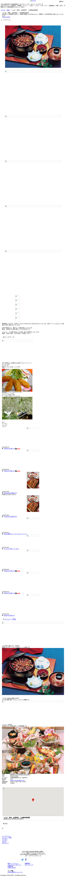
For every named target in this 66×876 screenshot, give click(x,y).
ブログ (4, 841)
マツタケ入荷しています (11, 549)
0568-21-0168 (6, 17)
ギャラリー (5, 843)
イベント (4, 840)
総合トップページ (13, 863)
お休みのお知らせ (9, 448)
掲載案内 (27, 863)
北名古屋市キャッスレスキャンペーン (15, 534)
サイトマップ (29, 865)
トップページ (6, 836)
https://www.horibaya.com (17, 780)
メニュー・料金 (10, 619)
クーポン (4, 839)
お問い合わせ (12, 867)
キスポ (3, 10)
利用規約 (10, 866)
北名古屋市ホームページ (15, 872)
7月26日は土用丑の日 (10, 493)
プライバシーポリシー (14, 865)
